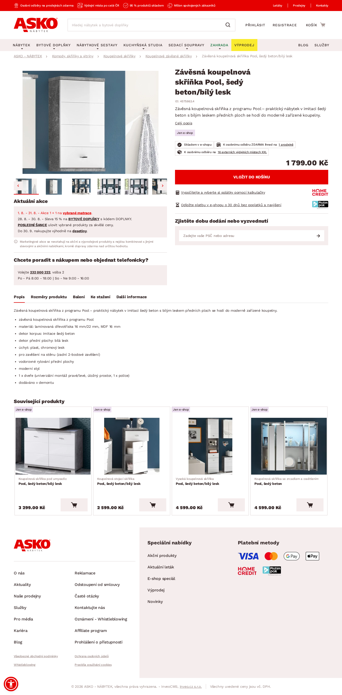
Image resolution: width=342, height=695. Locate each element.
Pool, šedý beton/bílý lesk (43, 481)
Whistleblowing (24, 664)
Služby (321, 45)
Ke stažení (100, 296)
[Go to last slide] (18, 185)
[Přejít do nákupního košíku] (315, 25)
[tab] (19, 298)
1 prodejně (286, 144)
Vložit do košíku (251, 177)
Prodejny (299, 5)
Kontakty (322, 5)
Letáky (277, 5)
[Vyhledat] (229, 25)
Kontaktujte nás (90, 607)
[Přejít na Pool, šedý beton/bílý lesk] (53, 446)
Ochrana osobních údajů (92, 656)
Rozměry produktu (49, 296)
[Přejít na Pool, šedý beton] (289, 446)
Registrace (285, 25)
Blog (303, 45)
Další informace (131, 296)
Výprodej (155, 590)
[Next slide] (162, 185)
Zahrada (219, 45)
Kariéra (20, 630)
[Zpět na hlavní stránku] (36, 25)
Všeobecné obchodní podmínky (36, 656)
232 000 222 (40, 272)
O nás (19, 573)
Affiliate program (91, 630)
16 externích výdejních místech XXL (242, 152)
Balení (79, 296)
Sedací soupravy (186, 45)
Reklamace (85, 573)
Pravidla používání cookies (93, 664)
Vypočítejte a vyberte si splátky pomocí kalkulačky (223, 192)
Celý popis (183, 123)
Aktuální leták (160, 567)
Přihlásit (255, 25)
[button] (26, 187)
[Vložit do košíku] (74, 504)
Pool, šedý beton (286, 481)
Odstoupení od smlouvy (97, 584)
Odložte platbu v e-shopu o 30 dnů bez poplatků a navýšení (231, 205)
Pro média (23, 619)
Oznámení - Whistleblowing (101, 619)
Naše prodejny (27, 596)
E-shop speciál (161, 578)
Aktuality (22, 584)
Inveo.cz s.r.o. (191, 686)
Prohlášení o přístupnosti (98, 642)
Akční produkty (162, 555)
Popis (19, 296)
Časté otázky (87, 596)
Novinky (154, 601)
